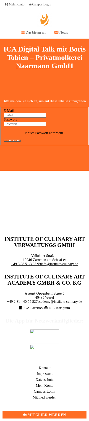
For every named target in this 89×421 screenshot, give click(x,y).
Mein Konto (16, 4)
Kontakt (44, 368)
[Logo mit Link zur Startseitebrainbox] (44, 19)
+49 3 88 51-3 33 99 (26, 264)
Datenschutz (44, 380)
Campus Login (41, 4)
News (63, 32)
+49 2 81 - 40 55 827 (22, 301)
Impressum (44, 374)
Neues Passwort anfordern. (44, 133)
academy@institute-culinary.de (60, 301)
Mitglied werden (46, 415)
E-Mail (9, 111)
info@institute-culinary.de (59, 264)
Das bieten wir (36, 32)
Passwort (10, 119)
